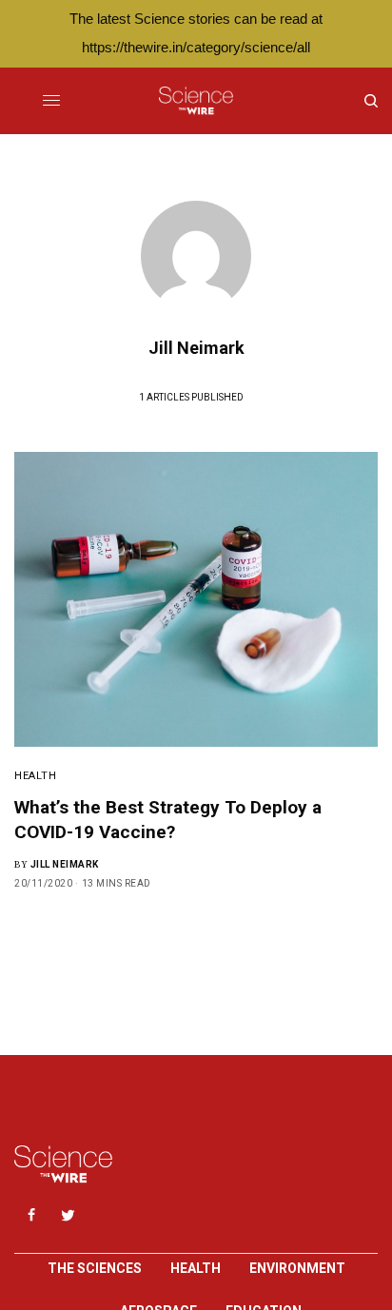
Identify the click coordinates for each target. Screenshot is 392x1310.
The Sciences (95, 1268)
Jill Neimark (64, 864)
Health (35, 776)
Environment (297, 1268)
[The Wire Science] (195, 101)
